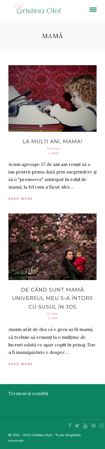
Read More (20, 199)
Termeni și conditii (28, 393)
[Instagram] (101, 426)
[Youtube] (85, 426)
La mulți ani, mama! (52, 141)
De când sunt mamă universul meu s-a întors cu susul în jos (52, 298)
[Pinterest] (93, 426)
